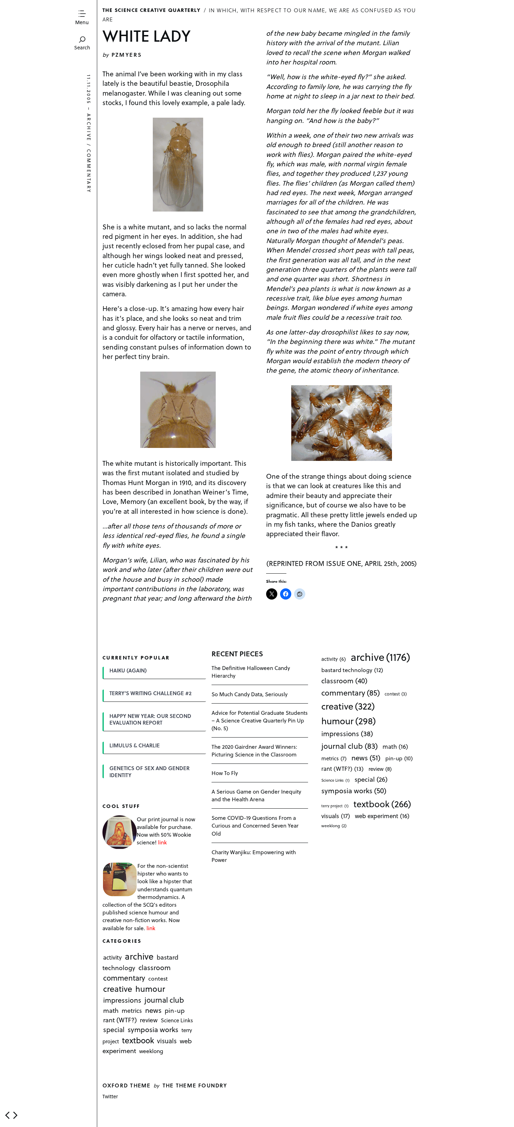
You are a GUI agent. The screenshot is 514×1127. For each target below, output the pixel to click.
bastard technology (352, 670)
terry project (335, 806)
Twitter (110, 1096)
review (149, 1020)
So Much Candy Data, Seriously (249, 694)
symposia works (153, 1029)
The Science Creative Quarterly (151, 9)
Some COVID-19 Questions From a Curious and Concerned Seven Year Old (255, 825)
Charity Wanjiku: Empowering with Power (254, 856)
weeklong (151, 1051)
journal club (164, 999)
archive (89, 127)
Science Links (177, 1020)
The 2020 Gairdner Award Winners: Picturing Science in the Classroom (254, 750)
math (111, 1010)
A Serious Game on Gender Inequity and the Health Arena (256, 795)
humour (150, 989)
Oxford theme (126, 1085)
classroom (154, 967)
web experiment (382, 815)
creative (117, 989)
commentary (89, 171)
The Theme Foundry (195, 1085)
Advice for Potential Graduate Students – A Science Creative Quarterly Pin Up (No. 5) (260, 720)
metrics (132, 1010)
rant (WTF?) (120, 1020)
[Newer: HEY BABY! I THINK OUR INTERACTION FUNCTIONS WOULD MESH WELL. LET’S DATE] (7, 1115)
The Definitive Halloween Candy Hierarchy (251, 671)
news (153, 1010)
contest (158, 978)
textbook (138, 1040)
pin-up (175, 1010)
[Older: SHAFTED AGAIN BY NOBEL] (15, 1115)
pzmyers (127, 54)
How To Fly (225, 773)
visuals (167, 1041)
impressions (122, 1000)
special (113, 1030)
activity (112, 957)
